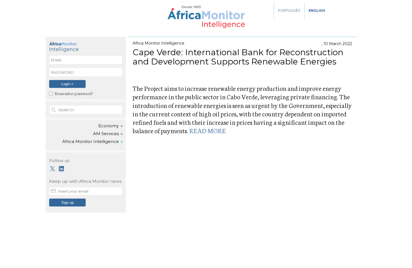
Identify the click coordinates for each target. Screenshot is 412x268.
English (317, 10)
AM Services (106, 133)
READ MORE (207, 130)
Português (289, 10)
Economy (108, 125)
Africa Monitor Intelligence (90, 141)
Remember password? (74, 93)
